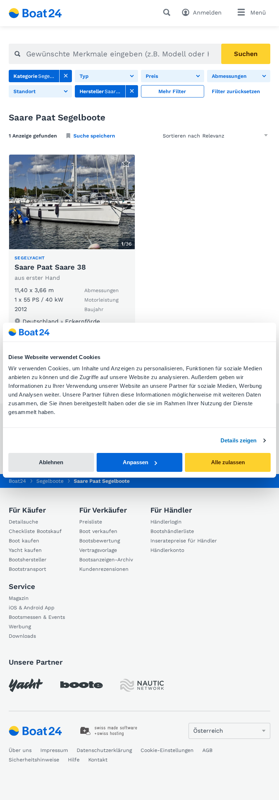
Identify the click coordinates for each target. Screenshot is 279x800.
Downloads (22, 636)
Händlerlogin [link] (166, 522)
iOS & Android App (31, 607)
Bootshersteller (27, 559)
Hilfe (74, 760)
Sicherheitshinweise (34, 760)
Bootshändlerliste (172, 531)
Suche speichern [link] (94, 136)
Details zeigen (238, 440)
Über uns (20, 750)
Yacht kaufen (25, 550)
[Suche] (168, 12)
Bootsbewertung (99, 541)
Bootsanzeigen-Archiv (106, 559)
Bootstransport (27, 569)
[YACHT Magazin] (26, 685)
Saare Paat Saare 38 (50, 267)
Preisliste (90, 522)
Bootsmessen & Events (37, 617)
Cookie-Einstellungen (167, 750)
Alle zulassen (228, 462)
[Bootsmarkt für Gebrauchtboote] (35, 13)
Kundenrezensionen (104, 569)
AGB (207, 750)
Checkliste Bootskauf (35, 531)
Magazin (19, 598)
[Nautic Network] (142, 685)
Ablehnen (51, 462)
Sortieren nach (181, 136)
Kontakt (98, 760)
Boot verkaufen (98, 531)
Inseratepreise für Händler (183, 541)
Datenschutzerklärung (104, 750)
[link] (66, 76)
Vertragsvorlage (98, 550)
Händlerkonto (167, 550)
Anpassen (135, 462)
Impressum (54, 750)
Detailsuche (23, 522)
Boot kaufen (24, 541)
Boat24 (17, 481)
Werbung (20, 626)
